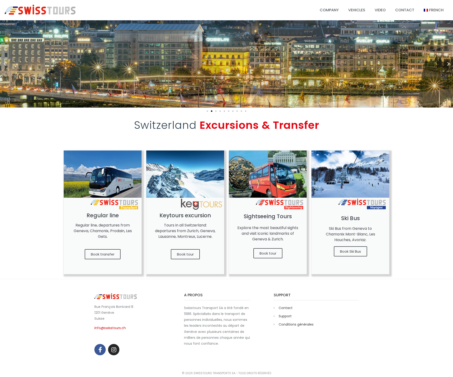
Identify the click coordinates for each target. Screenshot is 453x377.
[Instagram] (113, 349)
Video (380, 10)
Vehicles (356, 10)
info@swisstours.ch (110, 328)
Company (329, 10)
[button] (4, 64)
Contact (404, 10)
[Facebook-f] (100, 349)
